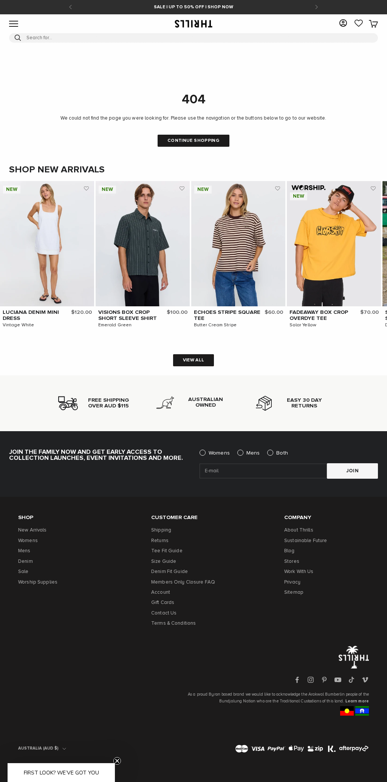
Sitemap (293, 592)
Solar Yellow (303, 325)
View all (193, 360)
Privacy (292, 582)
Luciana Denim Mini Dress (31, 315)
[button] (86, 188)
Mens (253, 453)
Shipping (161, 530)
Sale (23, 571)
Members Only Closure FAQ (183, 582)
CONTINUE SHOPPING (193, 140)
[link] (358, 24)
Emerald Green (115, 325)
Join (352, 471)
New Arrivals (32, 530)
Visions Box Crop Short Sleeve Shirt (127, 315)
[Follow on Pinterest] (324, 680)
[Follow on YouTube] (338, 680)
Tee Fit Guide (167, 550)
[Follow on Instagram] (310, 680)
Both (282, 453)
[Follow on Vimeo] (365, 680)
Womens (219, 453)
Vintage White (18, 325)
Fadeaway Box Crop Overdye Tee (318, 315)
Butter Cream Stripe (215, 325)
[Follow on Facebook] (297, 680)
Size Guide (163, 561)
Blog (289, 550)
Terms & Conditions (173, 623)
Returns (160, 540)
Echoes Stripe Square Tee (227, 315)
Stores (291, 561)
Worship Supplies (37, 582)
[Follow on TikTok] (351, 680)
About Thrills (298, 530)
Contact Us (163, 613)
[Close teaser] (117, 761)
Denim (25, 561)
